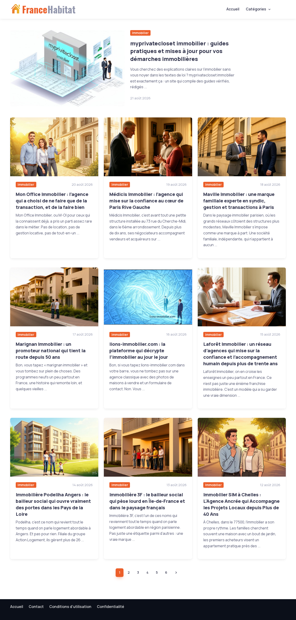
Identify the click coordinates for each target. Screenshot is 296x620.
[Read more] (67, 68)
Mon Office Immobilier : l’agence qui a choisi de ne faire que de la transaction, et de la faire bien (52, 200)
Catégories (256, 9)
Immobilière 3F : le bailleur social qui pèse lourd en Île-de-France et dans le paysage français (147, 501)
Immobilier (140, 33)
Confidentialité (110, 606)
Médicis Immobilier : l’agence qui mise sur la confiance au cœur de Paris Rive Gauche (146, 200)
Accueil (232, 9)
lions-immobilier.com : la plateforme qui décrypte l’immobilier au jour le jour (138, 350)
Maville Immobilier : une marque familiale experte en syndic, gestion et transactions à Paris (238, 200)
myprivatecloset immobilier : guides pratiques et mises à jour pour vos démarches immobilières (179, 51)
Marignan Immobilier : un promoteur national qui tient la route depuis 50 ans (51, 350)
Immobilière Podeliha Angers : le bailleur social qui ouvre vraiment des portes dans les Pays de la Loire (53, 504)
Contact (36, 606)
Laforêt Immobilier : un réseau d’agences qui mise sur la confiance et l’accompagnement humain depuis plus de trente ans (240, 354)
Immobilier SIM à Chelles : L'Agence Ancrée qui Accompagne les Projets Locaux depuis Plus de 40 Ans (241, 504)
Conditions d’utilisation (70, 606)
